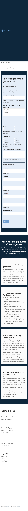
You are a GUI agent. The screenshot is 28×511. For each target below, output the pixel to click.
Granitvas (18, 140)
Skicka (5, 221)
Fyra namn (18, 127)
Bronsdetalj (18, 142)
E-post (5, 185)
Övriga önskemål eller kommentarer (12, 149)
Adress (5, 202)
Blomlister (18, 138)
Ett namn (6, 127)
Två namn (6, 129)
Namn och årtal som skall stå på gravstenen (11, 106)
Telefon (5, 193)
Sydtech (8, 506)
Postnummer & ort (8, 210)
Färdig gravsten (19, 68)
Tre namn (18, 126)
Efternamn (6, 176)
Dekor (5, 138)
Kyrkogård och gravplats (10, 95)
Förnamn (5, 168)
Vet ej (17, 129)
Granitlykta (6, 142)
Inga (5, 126)
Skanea (18, 506)
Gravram (6, 140)
